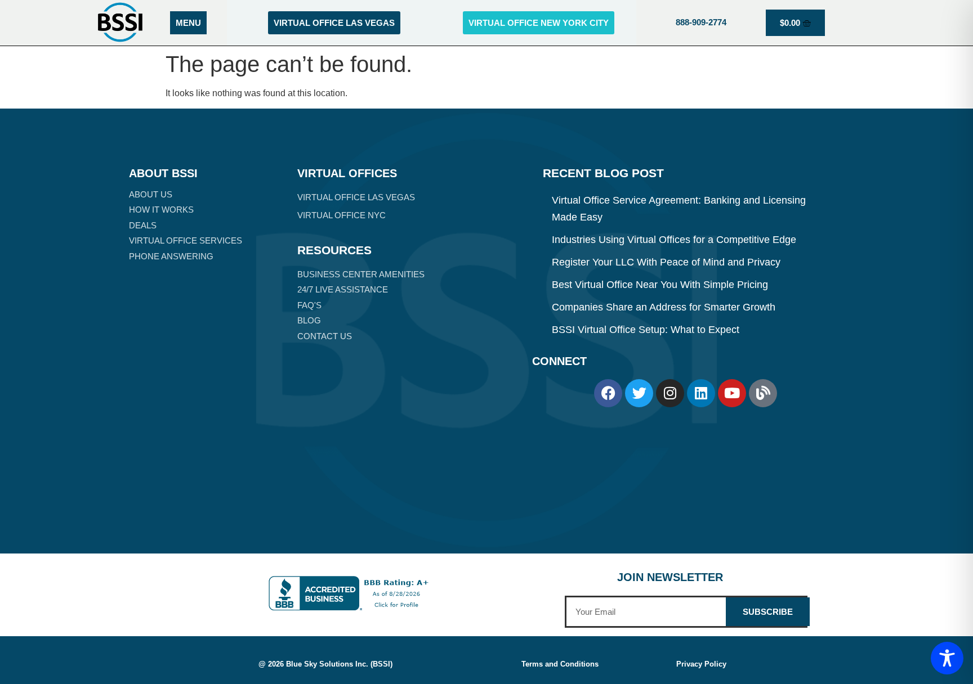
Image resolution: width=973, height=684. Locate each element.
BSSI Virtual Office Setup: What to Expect (645, 329)
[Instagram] (670, 393)
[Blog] (763, 393)
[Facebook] (608, 393)
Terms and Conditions (560, 664)
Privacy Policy (701, 664)
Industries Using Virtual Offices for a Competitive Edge (674, 239)
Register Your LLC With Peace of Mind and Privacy (666, 262)
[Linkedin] (701, 393)
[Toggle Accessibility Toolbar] (947, 658)
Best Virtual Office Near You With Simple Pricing (660, 284)
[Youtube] (732, 393)
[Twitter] (639, 393)
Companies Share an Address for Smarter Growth (663, 307)
